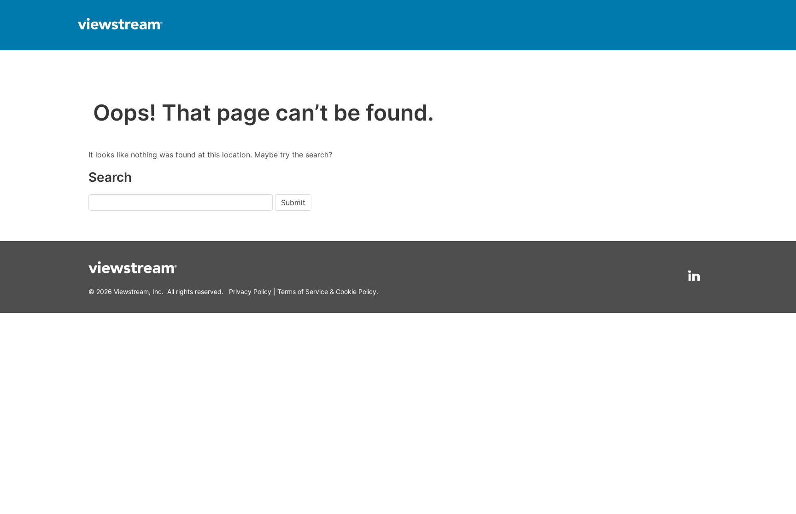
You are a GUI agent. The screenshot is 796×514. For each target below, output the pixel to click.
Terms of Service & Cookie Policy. (327, 291)
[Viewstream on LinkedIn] (694, 276)
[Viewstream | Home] (120, 25)
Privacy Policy (250, 291)
